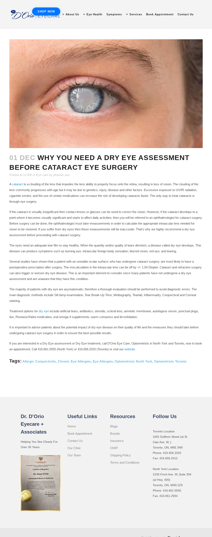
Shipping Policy (120, 455)
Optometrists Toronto (170, 361)
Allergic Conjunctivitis (39, 361)
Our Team (74, 455)
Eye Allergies (103, 361)
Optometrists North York (133, 361)
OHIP (114, 448)
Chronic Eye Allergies (74, 361)
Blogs (114, 426)
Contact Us (75, 441)
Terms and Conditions (125, 462)
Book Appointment (79, 433)
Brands (115, 433)
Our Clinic (74, 448)
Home (71, 426)
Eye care (42, 175)
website (129, 349)
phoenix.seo (61, 175)
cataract (17, 184)
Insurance (117, 441)
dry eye (44, 311)
